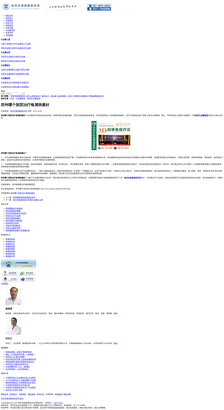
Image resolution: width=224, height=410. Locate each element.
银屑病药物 (10, 251)
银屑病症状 (10, 242)
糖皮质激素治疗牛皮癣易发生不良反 (20, 383)
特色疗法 (9, 23)
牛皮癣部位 (5, 65)
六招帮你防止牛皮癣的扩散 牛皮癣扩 (21, 378)
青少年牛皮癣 (15, 44)
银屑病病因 (10, 239)
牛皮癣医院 (20, 98)
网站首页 (9, 16)
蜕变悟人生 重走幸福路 (15, 357)
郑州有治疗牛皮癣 (13, 216)
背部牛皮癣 (5, 74)
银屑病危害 (10, 254)
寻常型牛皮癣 (6, 57)
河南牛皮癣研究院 (13, 228)
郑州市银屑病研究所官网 (16, 213)
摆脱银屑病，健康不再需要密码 (19, 352)
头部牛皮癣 (5, 70)
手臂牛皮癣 (24, 70)
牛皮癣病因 (15, 83)
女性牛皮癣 (26, 48)
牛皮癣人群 (5, 39)
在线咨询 (9, 33)
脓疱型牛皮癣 (6, 61)
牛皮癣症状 (5, 87)
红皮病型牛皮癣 (18, 61)
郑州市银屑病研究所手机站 (12, 399)
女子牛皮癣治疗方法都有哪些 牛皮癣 (21, 380)
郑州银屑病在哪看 (13, 211)
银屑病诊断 (10, 246)
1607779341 (58, 403)
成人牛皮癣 (26, 44)
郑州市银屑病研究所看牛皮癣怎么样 (28, 200)
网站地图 (67, 394)
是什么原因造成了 (33, 96)
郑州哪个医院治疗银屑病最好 (23, 193)
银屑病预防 (10, 249)
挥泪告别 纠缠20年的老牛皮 (17, 364)
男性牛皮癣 (5, 48)
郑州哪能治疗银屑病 (14, 208)
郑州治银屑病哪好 (13, 218)
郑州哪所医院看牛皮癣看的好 (18, 230)
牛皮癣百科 (10, 30)
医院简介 (9, 18)
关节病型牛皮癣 (18, 57)
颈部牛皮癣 (15, 70)
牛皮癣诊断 (15, 87)
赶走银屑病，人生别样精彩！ (18, 369)
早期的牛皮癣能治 (80, 96)
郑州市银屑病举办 (18, 96)
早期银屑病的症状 (96, 96)
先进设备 (9, 28)
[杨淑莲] (14, 304)
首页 (12, 98)
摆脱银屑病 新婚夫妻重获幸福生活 (20, 362)
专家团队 (9, 20)
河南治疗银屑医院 (13, 226)
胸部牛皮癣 (15, 74)
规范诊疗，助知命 (49, 96)
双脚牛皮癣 (24, 74)
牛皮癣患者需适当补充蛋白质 (18, 385)
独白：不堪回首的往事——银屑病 (20, 354)
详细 (115, 313)
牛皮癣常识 (5, 83)
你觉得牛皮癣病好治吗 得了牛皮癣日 (21, 387)
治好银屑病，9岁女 (65, 96)
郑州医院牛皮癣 (12, 223)
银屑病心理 (10, 256)
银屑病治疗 (10, 244)
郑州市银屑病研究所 (18, 111)
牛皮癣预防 (24, 87)
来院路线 (9, 35)
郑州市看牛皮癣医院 (14, 221)
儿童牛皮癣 (5, 44)
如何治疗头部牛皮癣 (14, 390)
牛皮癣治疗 (24, 83)
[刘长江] (14, 334)
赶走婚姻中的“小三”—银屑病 (18, 367)
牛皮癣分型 (5, 52)
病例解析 (4, 348)
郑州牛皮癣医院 (33, 98)
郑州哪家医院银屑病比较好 (24, 197)
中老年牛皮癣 (15, 48)
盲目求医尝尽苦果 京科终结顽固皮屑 (21, 359)
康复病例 (9, 25)
